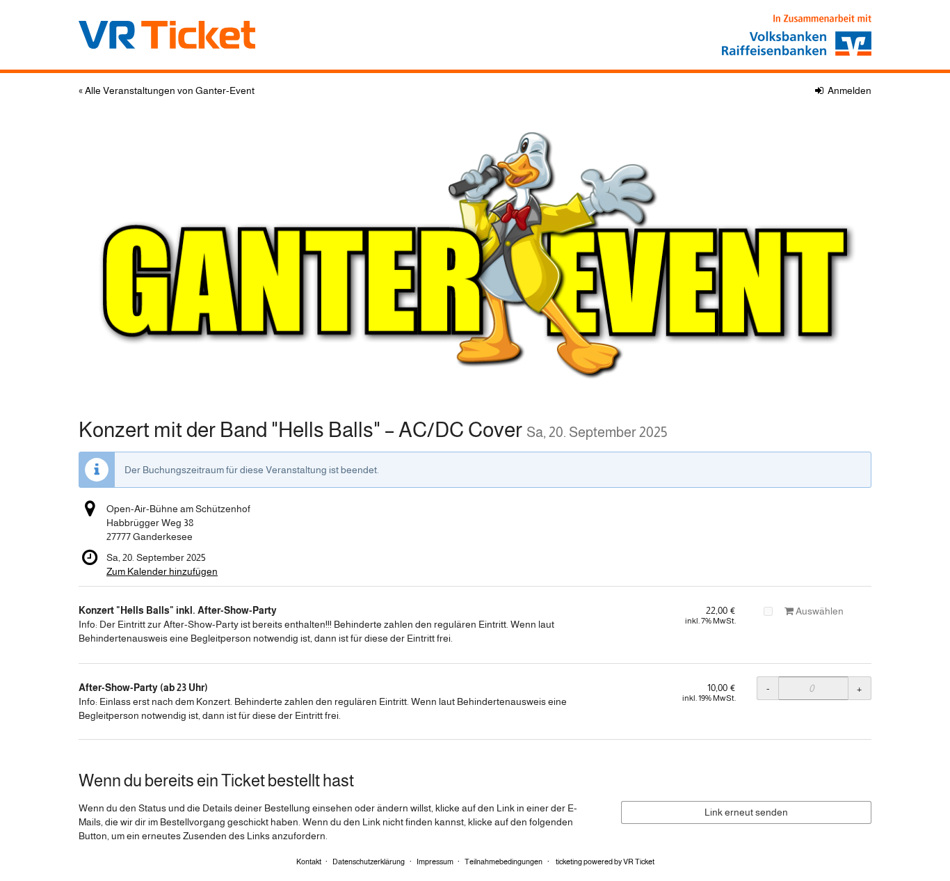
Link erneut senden (746, 812)
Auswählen (819, 611)
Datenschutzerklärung (368, 861)
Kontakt (308, 861)
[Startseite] (475, 253)
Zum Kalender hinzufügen (162, 571)
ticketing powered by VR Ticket (605, 861)
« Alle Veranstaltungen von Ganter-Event (167, 90)
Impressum (435, 861)
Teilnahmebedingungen (503, 861)
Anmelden (848, 90)
